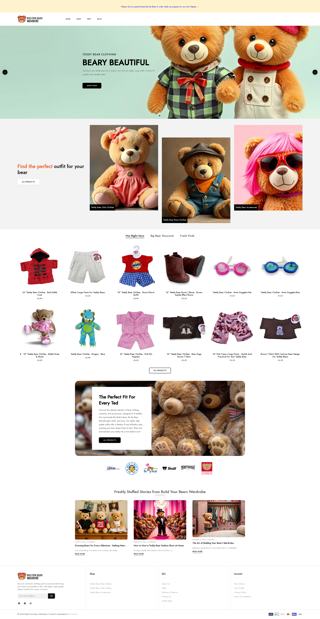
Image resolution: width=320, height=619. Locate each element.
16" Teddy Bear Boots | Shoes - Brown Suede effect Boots (184, 293)
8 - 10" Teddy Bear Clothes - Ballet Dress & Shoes (39, 355)
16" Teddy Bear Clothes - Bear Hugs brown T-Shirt (184, 355)
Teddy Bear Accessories (100, 592)
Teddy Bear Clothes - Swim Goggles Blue (280, 292)
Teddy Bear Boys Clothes (100, 583)
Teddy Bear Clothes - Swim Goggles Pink (232, 292)
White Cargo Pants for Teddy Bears (88, 292)
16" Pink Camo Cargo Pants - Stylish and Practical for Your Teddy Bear (232, 355)
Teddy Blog (167, 600)
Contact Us (166, 596)
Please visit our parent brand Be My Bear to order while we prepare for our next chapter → (160, 6)
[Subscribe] (51, 596)
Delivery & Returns (170, 592)
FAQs (164, 588)
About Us (166, 583)
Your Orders (239, 583)
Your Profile (239, 588)
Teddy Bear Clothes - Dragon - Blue (88, 354)
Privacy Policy (240, 592)
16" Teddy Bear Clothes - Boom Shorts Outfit (136, 293)
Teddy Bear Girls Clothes (101, 588)
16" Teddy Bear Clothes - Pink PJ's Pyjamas (136, 355)
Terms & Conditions (242, 596)
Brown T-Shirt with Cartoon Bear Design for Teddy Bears (280, 355)
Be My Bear (73, 614)
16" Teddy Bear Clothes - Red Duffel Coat (39, 293)
